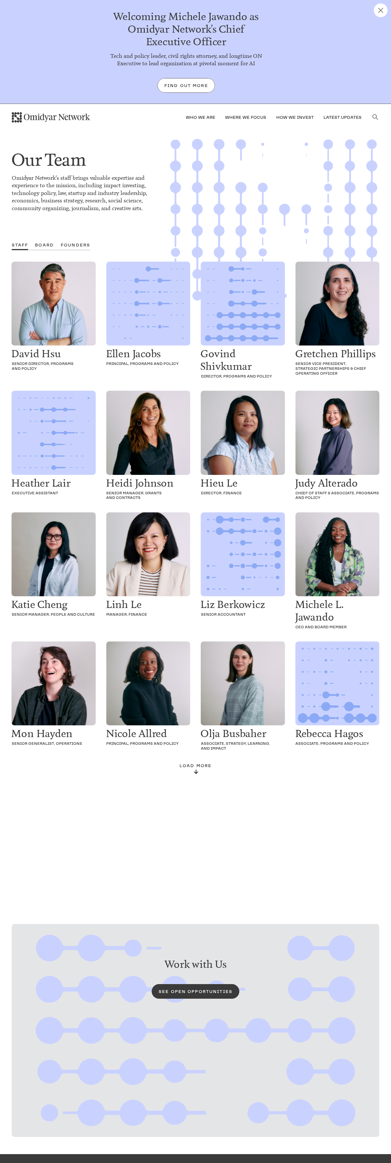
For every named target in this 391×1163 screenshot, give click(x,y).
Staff (20, 245)
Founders (75, 245)
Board (44, 245)
